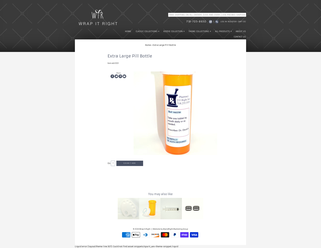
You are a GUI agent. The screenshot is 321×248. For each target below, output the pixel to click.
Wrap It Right (144, 229)
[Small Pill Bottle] (149, 208)
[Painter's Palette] (128, 208)
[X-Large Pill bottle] (175, 113)
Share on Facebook (112, 76)
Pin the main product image (120, 76)
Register (232, 22)
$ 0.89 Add (129, 163)
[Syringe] (171, 208)
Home (148, 45)
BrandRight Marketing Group (175, 229)
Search (217, 22)
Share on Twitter (116, 76)
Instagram (210, 22)
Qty (109, 163)
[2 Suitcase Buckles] (192, 208)
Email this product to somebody (124, 76)
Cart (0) (242, 22)
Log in (224, 22)
